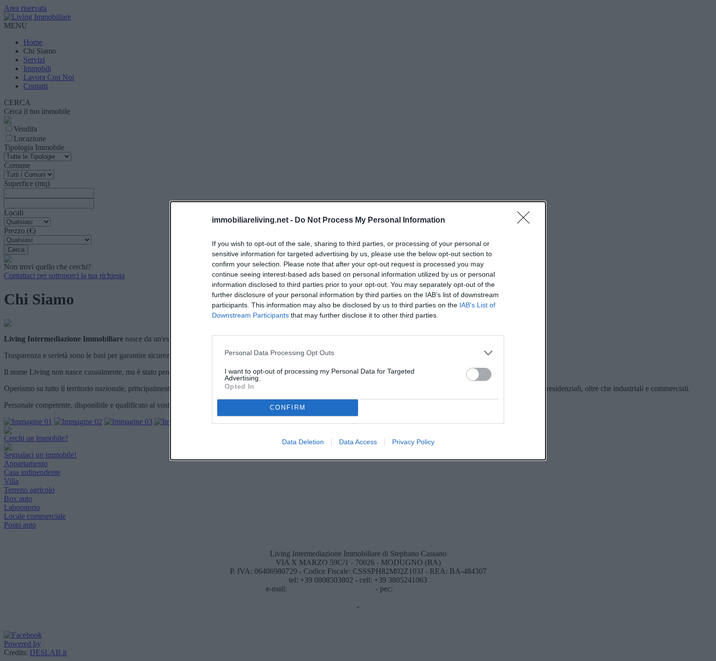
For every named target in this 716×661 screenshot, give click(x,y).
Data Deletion (303, 442)
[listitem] (358, 353)
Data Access (358, 442)
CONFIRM (288, 407)
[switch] (478, 374)
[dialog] (358, 331)
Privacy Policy (413, 442)
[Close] (526, 220)
